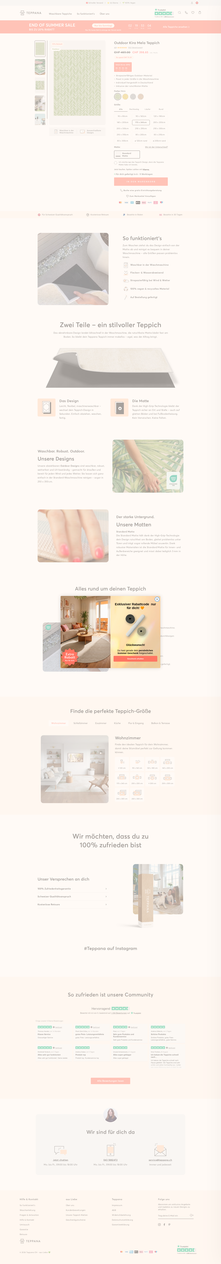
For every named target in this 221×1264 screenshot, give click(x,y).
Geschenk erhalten (135, 659)
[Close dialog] (157, 599)
